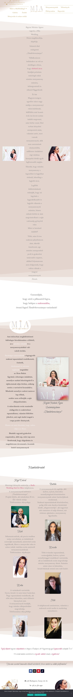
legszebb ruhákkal (40, 654)
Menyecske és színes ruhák (17, 16)
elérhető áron (37, 68)
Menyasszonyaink (52, 7)
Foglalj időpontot (5, 648)
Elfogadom (30, 694)
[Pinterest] (38, 671)
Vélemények (65, 7)
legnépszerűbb (58, 648)
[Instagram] (34, 671)
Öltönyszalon (50, 11)
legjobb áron (55, 654)
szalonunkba (43, 303)
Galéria (15, 13)
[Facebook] (30, 671)
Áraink (24, 13)
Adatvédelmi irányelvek (40, 694)
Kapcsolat (61, 11)
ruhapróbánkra (20, 648)
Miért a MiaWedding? (17, 9)
